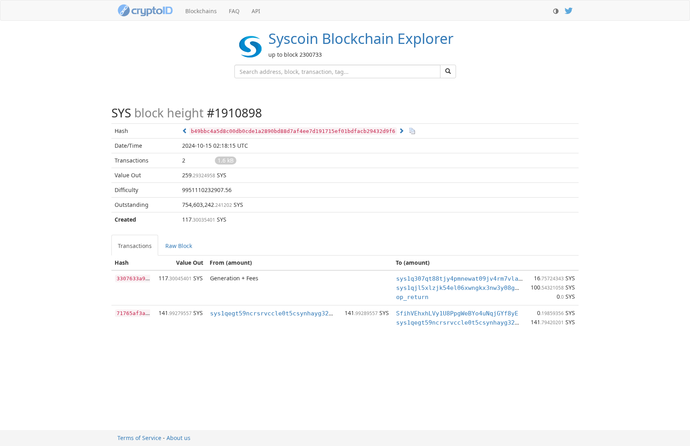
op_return (412, 297)
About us (178, 438)
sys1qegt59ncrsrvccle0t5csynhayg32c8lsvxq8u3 (287, 313)
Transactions (135, 246)
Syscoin (361, 38)
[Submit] (448, 71)
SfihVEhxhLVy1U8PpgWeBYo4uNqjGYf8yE (457, 313)
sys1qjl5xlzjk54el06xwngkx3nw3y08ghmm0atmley (473, 287)
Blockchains (201, 11)
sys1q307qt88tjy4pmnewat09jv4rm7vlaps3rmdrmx (473, 278)
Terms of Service (139, 438)
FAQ (234, 11)
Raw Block (178, 246)
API (256, 11)
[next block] (401, 131)
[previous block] (185, 131)
